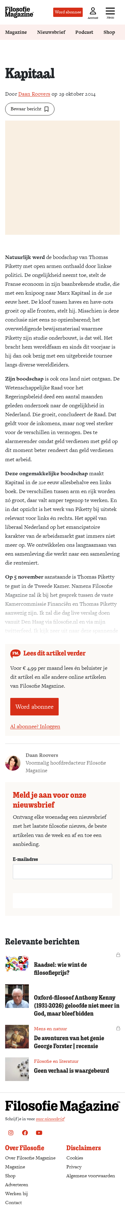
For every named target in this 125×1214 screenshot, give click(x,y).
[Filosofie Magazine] (19, 12)
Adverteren (16, 1184)
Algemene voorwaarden (90, 1175)
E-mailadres (25, 859)
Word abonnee (68, 12)
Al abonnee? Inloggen (35, 726)
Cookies (74, 1157)
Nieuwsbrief (51, 32)
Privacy (73, 1166)
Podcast (84, 32)
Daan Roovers (34, 94)
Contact (13, 1202)
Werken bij (16, 1193)
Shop (109, 32)
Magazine (16, 32)
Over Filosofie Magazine (30, 1157)
